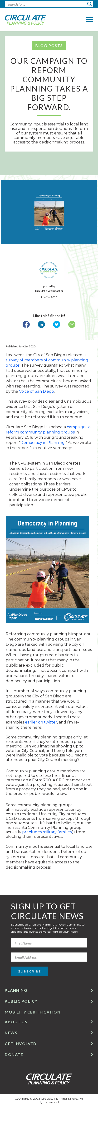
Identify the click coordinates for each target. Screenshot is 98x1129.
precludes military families (47, 832)
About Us (16, 1021)
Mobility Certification (32, 1012)
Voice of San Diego (36, 391)
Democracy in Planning (42, 442)
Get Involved (20, 1043)
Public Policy (21, 1001)
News (11, 1032)
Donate (14, 1054)
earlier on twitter (41, 722)
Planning (16, 990)
